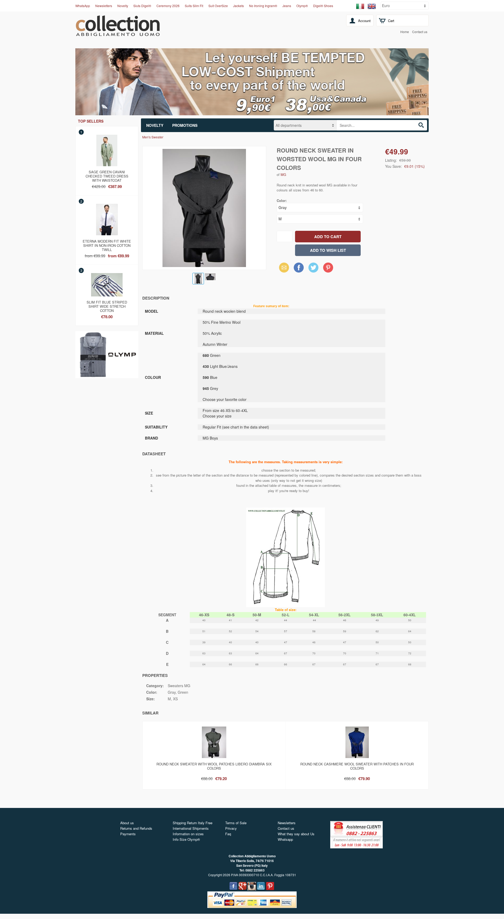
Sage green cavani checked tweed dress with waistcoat (107, 175)
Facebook (298, 267)
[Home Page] (117, 33)
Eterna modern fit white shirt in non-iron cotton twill (107, 244)
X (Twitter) (313, 269)
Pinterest (328, 267)
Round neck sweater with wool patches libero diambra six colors (214, 766)
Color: (282, 200)
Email (282, 267)
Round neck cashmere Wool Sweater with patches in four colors (357, 766)
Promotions (184, 125)
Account (364, 20)
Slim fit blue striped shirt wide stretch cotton (107, 305)
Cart (391, 20)
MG (283, 174)
